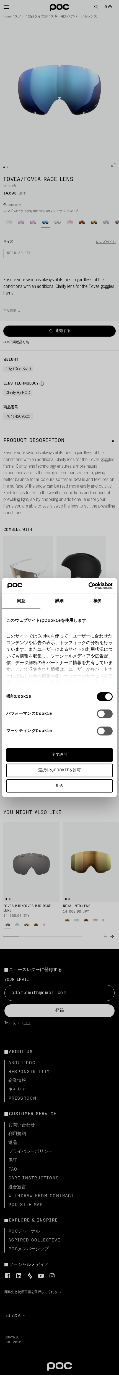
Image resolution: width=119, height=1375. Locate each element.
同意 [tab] (21, 601)
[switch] (105, 714)
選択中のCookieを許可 (59, 770)
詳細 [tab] (59, 601)
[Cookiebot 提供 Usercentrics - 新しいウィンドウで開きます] (88, 585)
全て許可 (59, 755)
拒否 (59, 785)
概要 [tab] (98, 601)
